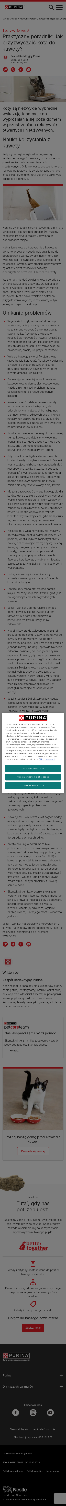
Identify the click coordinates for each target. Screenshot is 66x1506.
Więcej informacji (47, 759)
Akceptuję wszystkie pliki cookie (33, 777)
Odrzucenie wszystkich (33, 785)
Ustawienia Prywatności (33, 768)
